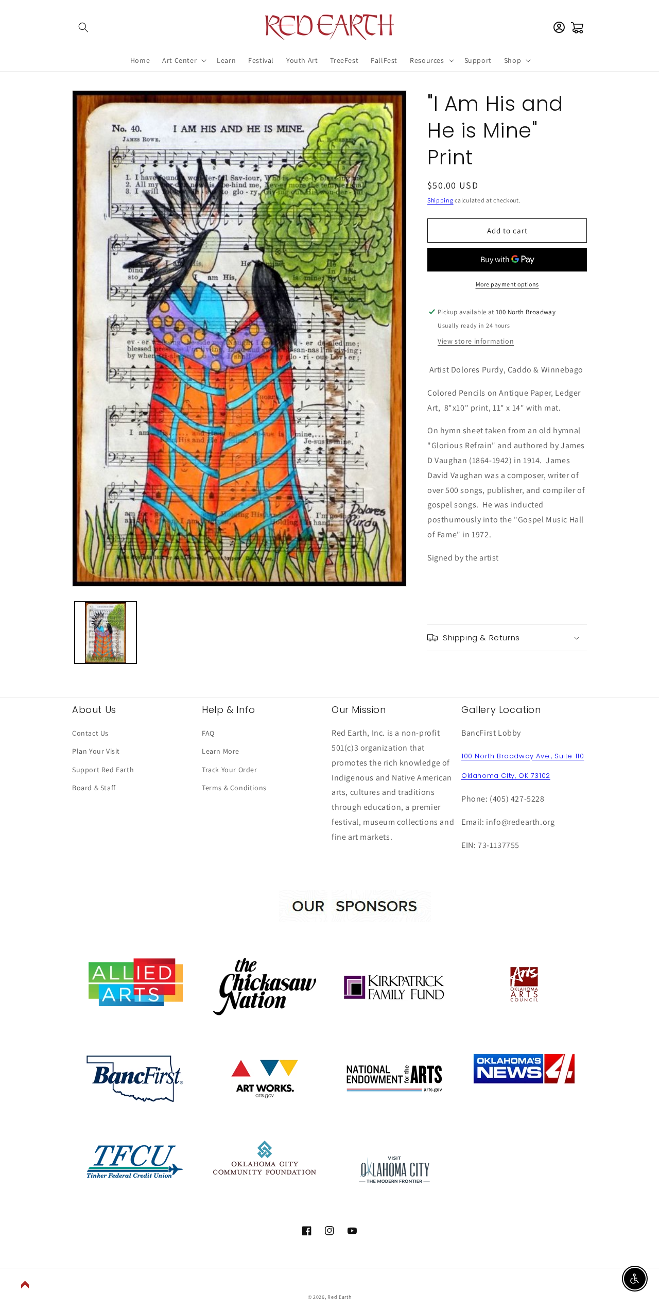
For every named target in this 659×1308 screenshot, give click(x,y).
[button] (83, 27)
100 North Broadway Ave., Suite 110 (522, 756)
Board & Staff (94, 787)
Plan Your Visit (96, 751)
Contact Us (90, 733)
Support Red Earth (103, 769)
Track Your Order (229, 769)
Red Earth (339, 1297)
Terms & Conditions (234, 787)
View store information (476, 341)
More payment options (507, 284)
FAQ (208, 733)
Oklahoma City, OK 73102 (505, 775)
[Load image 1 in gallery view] (105, 633)
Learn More (220, 751)
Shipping (440, 200)
